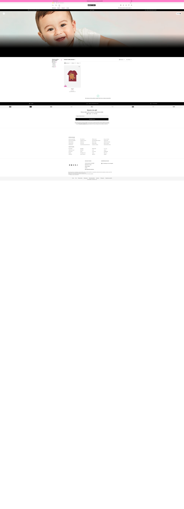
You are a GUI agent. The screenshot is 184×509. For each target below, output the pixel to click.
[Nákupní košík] (131, 5)
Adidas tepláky (94, 143)
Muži (56, 5)
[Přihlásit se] (123, 5)
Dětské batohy (71, 144)
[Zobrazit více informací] (72, 92)
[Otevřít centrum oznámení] (126, 5)
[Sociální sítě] (69, 165)
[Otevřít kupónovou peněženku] (120, 5)
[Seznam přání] (128, 5)
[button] (122, 59)
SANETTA (93, 154)
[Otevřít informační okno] (131, 1)
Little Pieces (94, 151)
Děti (59, 5)
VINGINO (105, 154)
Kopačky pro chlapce (95, 144)
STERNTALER (106, 151)
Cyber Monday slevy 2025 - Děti (85, 144)
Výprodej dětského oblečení (96, 140)
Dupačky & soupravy (83, 140)
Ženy (53, 5)
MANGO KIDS (94, 148)
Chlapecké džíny (71, 143)
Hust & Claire (70, 151)
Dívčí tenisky (82, 143)
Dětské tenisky (106, 140)
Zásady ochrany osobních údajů (82, 123)
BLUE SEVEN (70, 148)
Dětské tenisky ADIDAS (72, 140)
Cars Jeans (105, 148)
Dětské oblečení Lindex (107, 144)
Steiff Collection (82, 154)
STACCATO (70, 154)
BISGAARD (81, 148)
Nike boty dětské (106, 143)
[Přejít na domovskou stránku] (74, 161)
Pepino (81, 151)
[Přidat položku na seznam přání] (79, 66)
